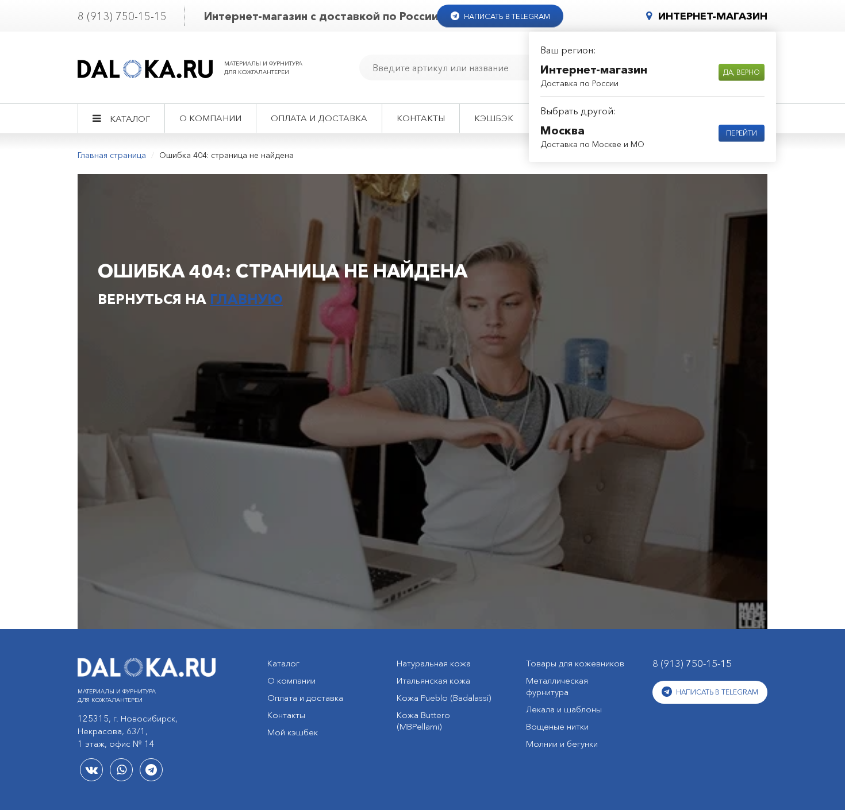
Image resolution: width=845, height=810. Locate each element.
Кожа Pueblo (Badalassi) (444, 697)
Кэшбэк (493, 118)
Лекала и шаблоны (564, 709)
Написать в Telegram (506, 16)
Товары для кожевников (575, 663)
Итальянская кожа (433, 680)
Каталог (130, 118)
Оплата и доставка (319, 118)
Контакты (421, 118)
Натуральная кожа (434, 663)
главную (246, 299)
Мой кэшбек (292, 732)
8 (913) (122, 16)
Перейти (741, 133)
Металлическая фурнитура (557, 686)
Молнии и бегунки (562, 743)
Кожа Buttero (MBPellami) (423, 720)
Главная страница (112, 155)
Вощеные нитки (557, 726)
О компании (210, 118)
